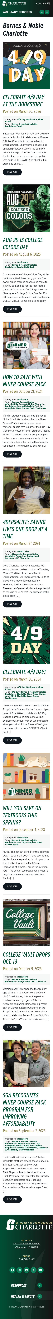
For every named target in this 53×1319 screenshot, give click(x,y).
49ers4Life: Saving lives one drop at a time (25, 529)
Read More (12, 172)
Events (19, 267)
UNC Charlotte (22, 558)
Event (19, 126)
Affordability (11, 404)
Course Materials (25, 406)
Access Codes (27, 402)
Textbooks (40, 408)
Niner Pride (32, 694)
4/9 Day (21, 119)
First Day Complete (26, 842)
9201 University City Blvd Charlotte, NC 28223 (26, 1245)
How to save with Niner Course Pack (24, 381)
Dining (30, 556)
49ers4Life (16, 554)
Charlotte (21, 694)
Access (15, 402)
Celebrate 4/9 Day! (24, 672)
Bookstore (31, 119)
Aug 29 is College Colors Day (23, 243)
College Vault (23, 981)
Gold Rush (29, 267)
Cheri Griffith (23, 1143)
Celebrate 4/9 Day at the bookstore (23, 101)
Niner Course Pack (25, 408)
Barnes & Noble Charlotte (24, 124)
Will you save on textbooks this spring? (22, 815)
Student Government (26, 1147)
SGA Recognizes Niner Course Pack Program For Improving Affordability (24, 1109)
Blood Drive (23, 551)
